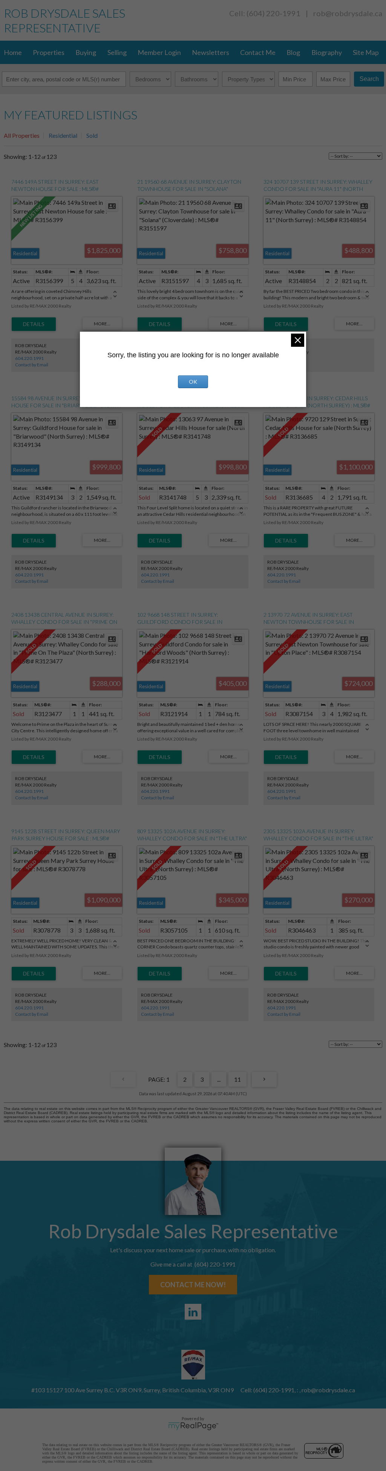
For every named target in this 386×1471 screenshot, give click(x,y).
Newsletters (210, 52)
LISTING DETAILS (34, 324)
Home (13, 52)
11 (237, 1079)
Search (369, 79)
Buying (85, 52)
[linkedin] (193, 1312)
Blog (293, 52)
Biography (326, 52)
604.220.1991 (29, 358)
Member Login (159, 52)
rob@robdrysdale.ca (347, 13)
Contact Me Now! (193, 1284)
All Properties (22, 135)
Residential (63, 135)
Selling (117, 52)
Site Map (366, 52)
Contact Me (258, 52)
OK (193, 381)
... (219, 1079)
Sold (92, 135)
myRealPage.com (193, 1426)
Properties (48, 52)
